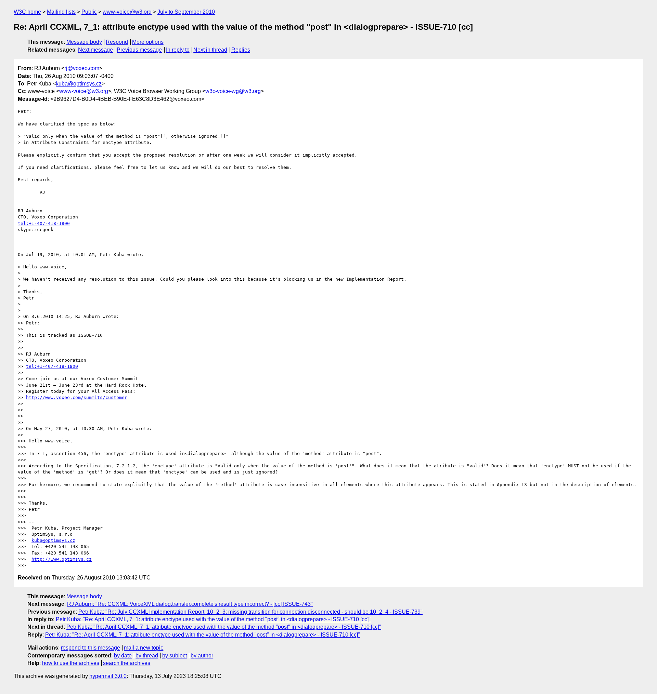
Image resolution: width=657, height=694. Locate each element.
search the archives (126, 663)
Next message (95, 50)
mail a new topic (143, 648)
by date (123, 655)
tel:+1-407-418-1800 (44, 223)
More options (148, 42)
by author (202, 655)
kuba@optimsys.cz (79, 83)
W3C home (27, 12)
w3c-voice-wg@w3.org (233, 91)
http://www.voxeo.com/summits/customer (76, 397)
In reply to (178, 50)
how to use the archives (70, 663)
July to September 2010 (186, 12)
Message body (84, 42)
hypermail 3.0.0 (108, 676)
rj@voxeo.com (81, 68)
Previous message (139, 50)
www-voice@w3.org (127, 12)
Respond (117, 42)
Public (89, 12)
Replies (240, 50)
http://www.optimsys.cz (61, 559)
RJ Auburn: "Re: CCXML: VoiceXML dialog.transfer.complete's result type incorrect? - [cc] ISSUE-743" (190, 604)
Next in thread (210, 50)
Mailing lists (61, 12)
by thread (147, 655)
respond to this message (90, 648)
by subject (174, 655)
